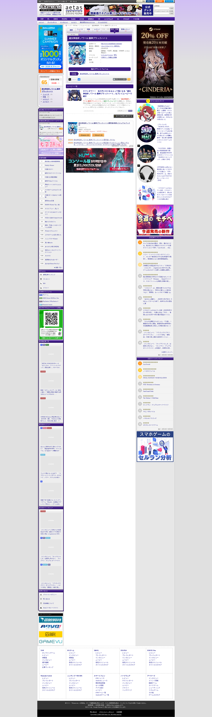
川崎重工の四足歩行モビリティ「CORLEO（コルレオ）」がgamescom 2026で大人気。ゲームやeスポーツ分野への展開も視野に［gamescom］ (157, 268)
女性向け (91, 19)
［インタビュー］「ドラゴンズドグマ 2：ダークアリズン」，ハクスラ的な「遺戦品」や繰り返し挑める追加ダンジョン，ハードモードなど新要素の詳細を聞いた (51, 585)
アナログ (126, 19)
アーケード (151, 676)
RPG (115, 55)
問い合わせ (73, 1)
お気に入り (150, 1)
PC (48, 19)
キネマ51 (48, 255)
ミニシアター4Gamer (51, 238)
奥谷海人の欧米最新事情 (52, 161)
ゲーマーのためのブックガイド (53, 213)
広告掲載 (119, 712)
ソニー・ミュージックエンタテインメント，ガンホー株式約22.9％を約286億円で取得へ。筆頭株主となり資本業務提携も (157, 257)
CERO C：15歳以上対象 (109, 57)
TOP (41, 19)
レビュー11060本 (45, 14)
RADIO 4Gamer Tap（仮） (53, 204)
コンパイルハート (107, 46)
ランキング (169, 1)
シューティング (154, 688)
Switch (73, 19)
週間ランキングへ (168, 352)
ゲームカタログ (102, 22)
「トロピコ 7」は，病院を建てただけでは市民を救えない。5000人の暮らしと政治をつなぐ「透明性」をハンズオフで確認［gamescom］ (157, 290)
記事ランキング (47, 667)
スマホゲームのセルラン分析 (53, 191)
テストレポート (127, 680)
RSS (40, 1)
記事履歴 (159, 1)
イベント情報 (153, 680)
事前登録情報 (100, 683)
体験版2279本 (56, 14)
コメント (74, 79)
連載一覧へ (58, 267)
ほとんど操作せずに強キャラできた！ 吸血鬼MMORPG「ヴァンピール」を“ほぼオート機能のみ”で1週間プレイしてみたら (51, 449)
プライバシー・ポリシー (106, 712)
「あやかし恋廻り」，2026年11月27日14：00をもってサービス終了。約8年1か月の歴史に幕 (157, 301)
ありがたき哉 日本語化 (52, 246)
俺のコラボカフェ (50, 221)
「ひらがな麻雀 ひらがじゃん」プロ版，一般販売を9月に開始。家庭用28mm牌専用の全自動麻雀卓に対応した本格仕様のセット (157, 324)
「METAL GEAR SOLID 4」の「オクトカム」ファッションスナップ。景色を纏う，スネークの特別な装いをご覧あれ (51, 366)
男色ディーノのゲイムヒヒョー (53, 185)
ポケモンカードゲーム (150, 425)
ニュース (46, 94)
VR (99, 19)
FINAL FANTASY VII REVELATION (155, 378)
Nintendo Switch (47, 304)
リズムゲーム (153, 690)
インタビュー (64, 22)
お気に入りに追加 (120, 79)
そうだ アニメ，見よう (52, 208)
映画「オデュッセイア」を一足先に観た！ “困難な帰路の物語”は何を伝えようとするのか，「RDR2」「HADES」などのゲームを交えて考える (51, 392)
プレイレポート (52, 22)
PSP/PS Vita (151, 650)
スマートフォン (99, 676)
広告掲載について (48, 603)
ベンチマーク (127, 690)
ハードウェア (108, 19)
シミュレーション (107, 55)
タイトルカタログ (75, 665)
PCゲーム (45, 295)
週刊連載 (45, 662)
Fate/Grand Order (148, 391)
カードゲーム (153, 685)
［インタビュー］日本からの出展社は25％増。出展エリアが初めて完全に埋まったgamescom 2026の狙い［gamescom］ (51, 532)
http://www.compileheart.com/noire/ (111, 43)
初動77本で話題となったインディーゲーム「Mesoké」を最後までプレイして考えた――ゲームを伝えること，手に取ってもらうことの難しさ (51, 502)
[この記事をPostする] (70, 79)
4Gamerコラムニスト (51, 231)
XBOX (55, 19)
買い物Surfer (49, 242)
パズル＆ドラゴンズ (149, 418)
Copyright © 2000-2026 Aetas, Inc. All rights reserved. (106, 714)
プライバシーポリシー (50, 594)
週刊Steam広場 (49, 200)
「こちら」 (116, 705)
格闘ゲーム (153, 683)
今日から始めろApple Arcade (53, 217)
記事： (50, 128)
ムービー (74, 22)
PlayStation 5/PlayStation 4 (50, 301)
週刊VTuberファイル (51, 181)
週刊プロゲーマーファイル (53, 173)
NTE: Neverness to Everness (151, 384)
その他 (151, 692)
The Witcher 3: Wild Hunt (150, 398)
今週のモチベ (49, 169)
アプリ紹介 (100, 688)
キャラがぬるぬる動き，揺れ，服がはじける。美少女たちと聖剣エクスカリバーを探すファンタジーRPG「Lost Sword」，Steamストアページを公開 (157, 245)
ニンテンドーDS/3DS (74, 676)
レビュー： (55, 128)
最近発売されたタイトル (87, 22)
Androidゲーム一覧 (102, 695)
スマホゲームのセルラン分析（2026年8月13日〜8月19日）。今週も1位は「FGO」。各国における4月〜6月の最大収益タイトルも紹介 (157, 312)
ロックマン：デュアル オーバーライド (156, 405)
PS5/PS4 (64, 19)
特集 (44, 97)
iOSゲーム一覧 (101, 692)
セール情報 (100, 685)
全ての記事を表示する (124, 116)
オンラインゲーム (48, 653)
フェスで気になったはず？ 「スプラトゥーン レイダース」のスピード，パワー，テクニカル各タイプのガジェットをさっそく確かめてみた (51, 475)
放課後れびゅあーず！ (52, 259)
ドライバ (45, 288)
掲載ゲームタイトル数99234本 (50, 13)
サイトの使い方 (62, 1)
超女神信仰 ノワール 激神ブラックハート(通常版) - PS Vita (94, 140)
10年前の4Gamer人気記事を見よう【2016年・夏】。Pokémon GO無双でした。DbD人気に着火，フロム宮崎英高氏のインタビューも (51, 419)
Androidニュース (101, 680)
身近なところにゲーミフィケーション (53, 251)
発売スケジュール (75, 662)
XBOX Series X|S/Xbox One (51, 298)
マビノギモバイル (149, 411)
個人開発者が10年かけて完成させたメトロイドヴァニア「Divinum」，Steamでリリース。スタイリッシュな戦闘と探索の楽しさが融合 (157, 279)
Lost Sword (146, 364)
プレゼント (46, 279)
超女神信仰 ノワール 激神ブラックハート (53, 126)
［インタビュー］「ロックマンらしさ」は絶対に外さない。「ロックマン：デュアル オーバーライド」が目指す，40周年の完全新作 (51, 559)
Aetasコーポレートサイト (50, 607)
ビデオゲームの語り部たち (53, 234)
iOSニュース (100, 678)
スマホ (82, 19)
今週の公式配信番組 (51, 177)
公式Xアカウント (49, 1)
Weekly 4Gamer (49, 165)
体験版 (44, 658)
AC (118, 19)
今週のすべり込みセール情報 (53, 196)
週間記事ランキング (49, 274)
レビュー (41, 22)
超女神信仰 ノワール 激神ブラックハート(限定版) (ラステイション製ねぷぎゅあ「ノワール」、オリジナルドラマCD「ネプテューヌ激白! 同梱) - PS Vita (101, 143)
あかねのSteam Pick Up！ (52, 263)
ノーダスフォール (149, 371)
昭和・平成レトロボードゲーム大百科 (53, 226)
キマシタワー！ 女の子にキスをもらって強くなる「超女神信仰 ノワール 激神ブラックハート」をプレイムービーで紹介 (107, 93)
